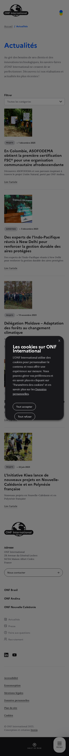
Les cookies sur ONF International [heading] (34, 348)
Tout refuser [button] (25, 416)
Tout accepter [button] (24, 406)
